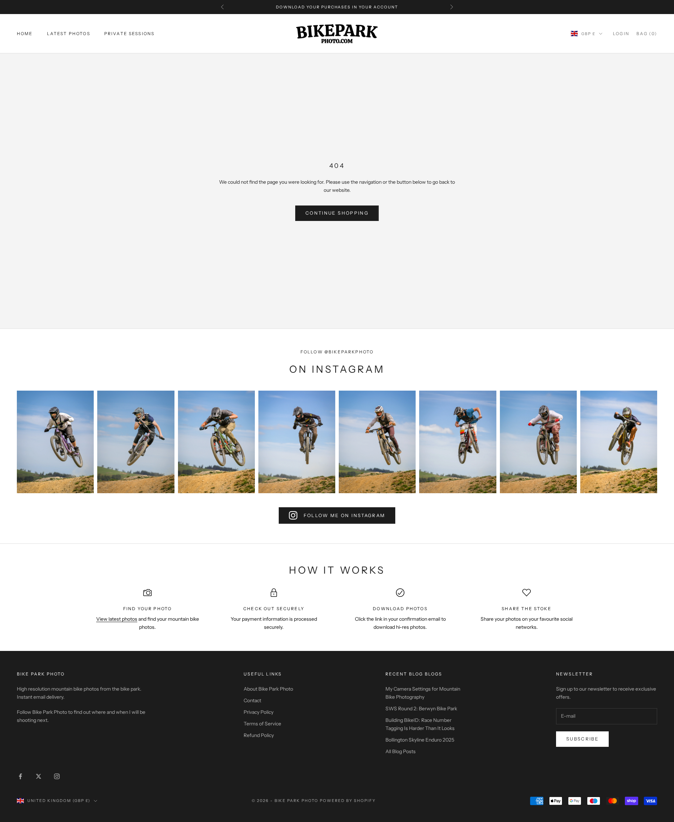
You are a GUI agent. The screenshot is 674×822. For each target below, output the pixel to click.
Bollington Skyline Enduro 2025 (419, 740)
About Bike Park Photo (268, 689)
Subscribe (582, 739)
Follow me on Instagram (344, 515)
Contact (252, 700)
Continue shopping (337, 213)
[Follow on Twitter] (38, 776)
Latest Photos (68, 33)
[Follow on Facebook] (20, 776)
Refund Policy (259, 735)
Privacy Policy (258, 712)
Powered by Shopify (348, 800)
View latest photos (116, 619)
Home (25, 33)
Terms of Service (262, 723)
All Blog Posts (400, 751)
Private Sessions (129, 33)
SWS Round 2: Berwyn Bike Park (421, 708)
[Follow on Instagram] (56, 776)
